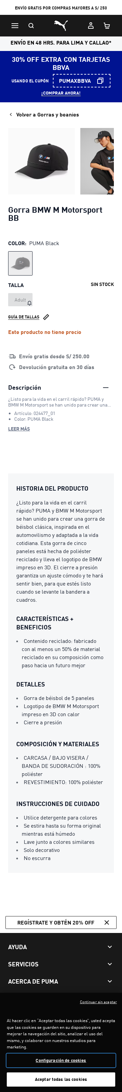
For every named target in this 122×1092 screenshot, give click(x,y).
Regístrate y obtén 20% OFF (55, 922)
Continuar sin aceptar (98, 1001)
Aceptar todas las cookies (61, 1079)
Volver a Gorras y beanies (47, 114)
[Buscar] (31, 25)
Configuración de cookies (61, 1060)
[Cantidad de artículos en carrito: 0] (107, 25)
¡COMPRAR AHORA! (61, 93)
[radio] (20, 263)
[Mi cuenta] (91, 25)
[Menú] (15, 25)
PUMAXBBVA (75, 80)
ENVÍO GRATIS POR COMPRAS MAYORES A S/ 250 (61, 7)
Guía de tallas (23, 316)
